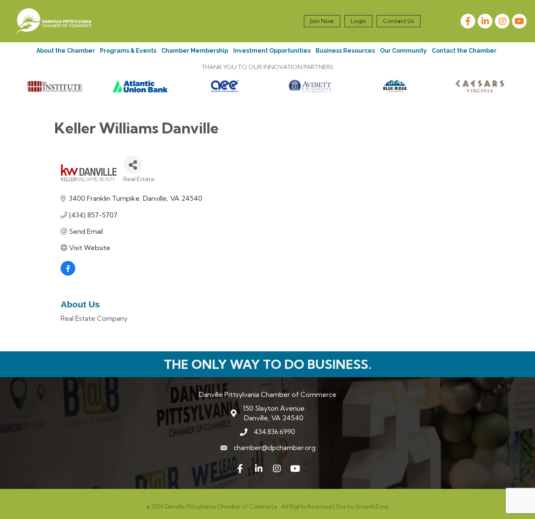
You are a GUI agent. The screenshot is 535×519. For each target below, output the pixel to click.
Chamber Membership (194, 50)
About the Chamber (65, 50)
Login (358, 21)
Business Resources (345, 50)
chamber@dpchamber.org (275, 447)
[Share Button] (132, 164)
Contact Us (398, 21)
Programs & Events (128, 50)
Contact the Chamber (464, 50)
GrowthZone (372, 506)
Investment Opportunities (272, 50)
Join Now (322, 21)
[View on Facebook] (68, 273)
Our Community (403, 50)
